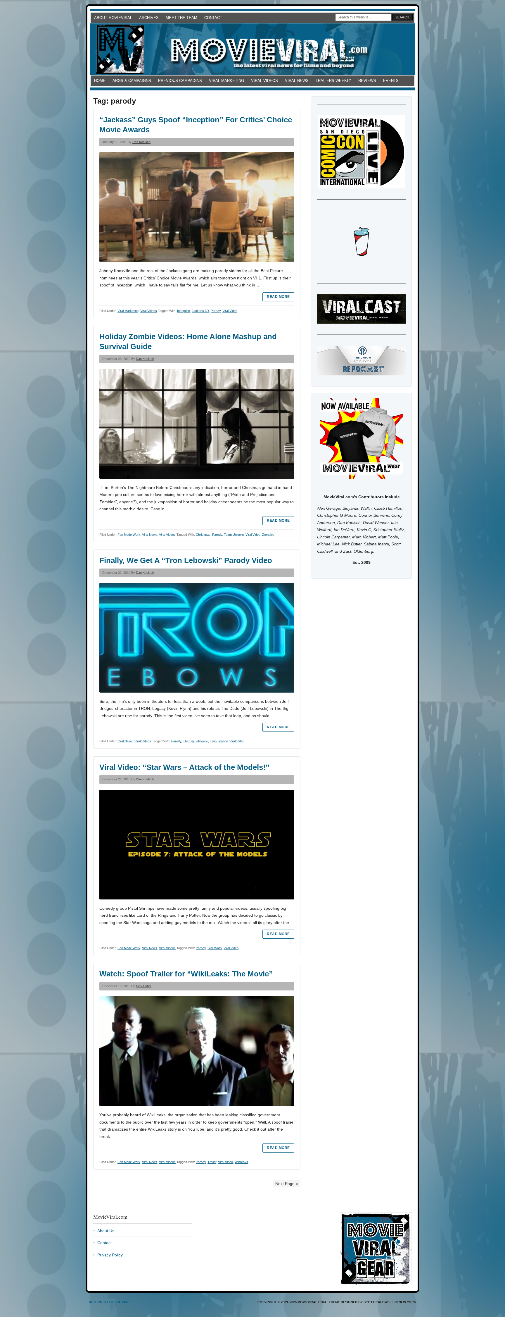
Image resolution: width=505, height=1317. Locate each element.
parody (216, 310)
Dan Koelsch (141, 142)
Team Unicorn (234, 534)
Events (391, 80)
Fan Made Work (128, 534)
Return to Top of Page (110, 1302)
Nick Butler (143, 986)
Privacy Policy (110, 1255)
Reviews (367, 80)
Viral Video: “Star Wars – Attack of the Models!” (184, 767)
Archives (149, 18)
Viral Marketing (226, 80)
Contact (213, 18)
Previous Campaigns (180, 80)
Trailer (211, 1162)
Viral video (229, 310)
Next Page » (286, 1183)
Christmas (203, 534)
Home (100, 80)
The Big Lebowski (195, 741)
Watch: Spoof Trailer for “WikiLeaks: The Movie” (186, 973)
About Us (105, 1230)
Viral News (297, 80)
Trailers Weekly (333, 80)
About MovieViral (113, 18)
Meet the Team (181, 18)
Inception (183, 310)
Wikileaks (241, 1162)
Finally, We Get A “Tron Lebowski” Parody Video (185, 560)
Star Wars (214, 948)
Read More (278, 297)
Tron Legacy (219, 741)
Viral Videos (264, 80)
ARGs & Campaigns (132, 80)
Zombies (268, 534)
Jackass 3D (200, 310)
